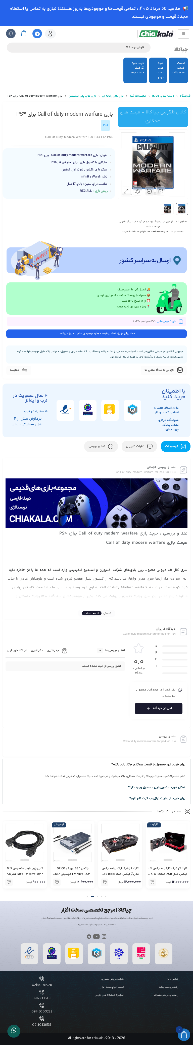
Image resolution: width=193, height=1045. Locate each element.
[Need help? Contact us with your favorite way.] (14, 1031)
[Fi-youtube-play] (96, 936)
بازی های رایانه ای (113, 96)
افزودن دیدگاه (162, 708)
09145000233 (41, 1011)
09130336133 (42, 1025)
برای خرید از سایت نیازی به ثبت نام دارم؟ (157, 798)
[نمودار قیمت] (149, 191)
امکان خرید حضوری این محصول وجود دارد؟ (156, 787)
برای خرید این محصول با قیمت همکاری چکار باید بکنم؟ (148, 764)
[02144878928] (41, 978)
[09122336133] (41, 992)
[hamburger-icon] (183, 34)
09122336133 (41, 998)
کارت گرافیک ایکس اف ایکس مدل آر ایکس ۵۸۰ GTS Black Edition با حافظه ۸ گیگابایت (120, 874)
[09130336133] (41, 1018)
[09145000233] (41, 1005)
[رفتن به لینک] (141, 958)
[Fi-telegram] (89, 936)
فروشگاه (185, 96)
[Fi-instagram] (104, 936)
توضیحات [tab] (172, 446)
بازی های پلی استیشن (82, 96)
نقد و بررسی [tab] (97, 446)
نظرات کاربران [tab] (135, 446)
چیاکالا (181, 49)
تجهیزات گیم (138, 96)
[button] (96, 764)
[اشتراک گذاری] (137, 191)
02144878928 (42, 985)
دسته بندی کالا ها (163, 96)
